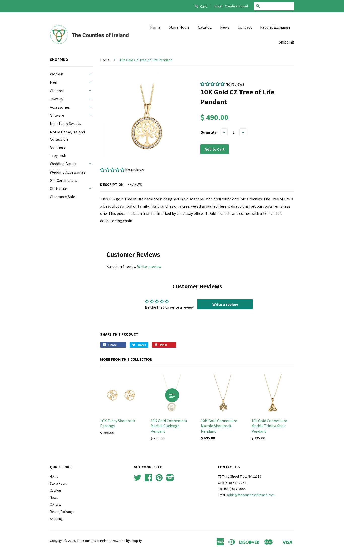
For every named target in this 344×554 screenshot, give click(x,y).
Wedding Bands (63, 163)
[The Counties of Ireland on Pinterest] (159, 479)
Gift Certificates (63, 180)
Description (112, 184)
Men (53, 82)
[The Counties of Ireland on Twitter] (137, 479)
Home (155, 27)
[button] (112, 169)
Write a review (149, 266)
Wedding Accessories (67, 172)
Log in (218, 6)
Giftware (57, 115)
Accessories (60, 107)
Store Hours (179, 27)
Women (56, 73)
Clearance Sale (62, 196)
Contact (245, 27)
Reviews (134, 184)
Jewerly (56, 98)
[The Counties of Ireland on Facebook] (148, 479)
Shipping (286, 42)
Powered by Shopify (127, 541)
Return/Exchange (275, 27)
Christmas (59, 188)
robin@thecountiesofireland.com (251, 495)
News (224, 27)
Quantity (208, 132)
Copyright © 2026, (63, 541)
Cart (203, 6)
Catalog (205, 27)
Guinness (57, 147)
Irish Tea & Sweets (65, 123)
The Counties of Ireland (93, 541)
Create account (236, 6)
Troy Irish (58, 155)
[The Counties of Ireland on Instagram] (170, 479)
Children (57, 90)
